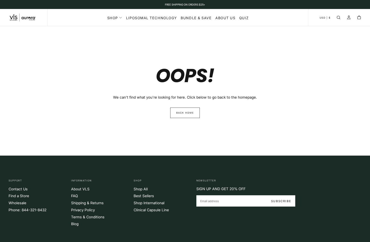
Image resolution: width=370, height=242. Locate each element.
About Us (225, 18)
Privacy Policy (83, 210)
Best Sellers (144, 196)
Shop (112, 18)
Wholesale (17, 203)
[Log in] (348, 18)
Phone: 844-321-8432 (27, 210)
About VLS (80, 189)
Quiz (244, 18)
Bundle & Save (196, 18)
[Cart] (359, 18)
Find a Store (19, 196)
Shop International (149, 203)
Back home (185, 112)
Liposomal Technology (151, 18)
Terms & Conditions (87, 217)
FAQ (74, 196)
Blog (75, 224)
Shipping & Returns (87, 203)
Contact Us (18, 189)
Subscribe (281, 201)
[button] (325, 18)
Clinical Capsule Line (151, 210)
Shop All (141, 189)
